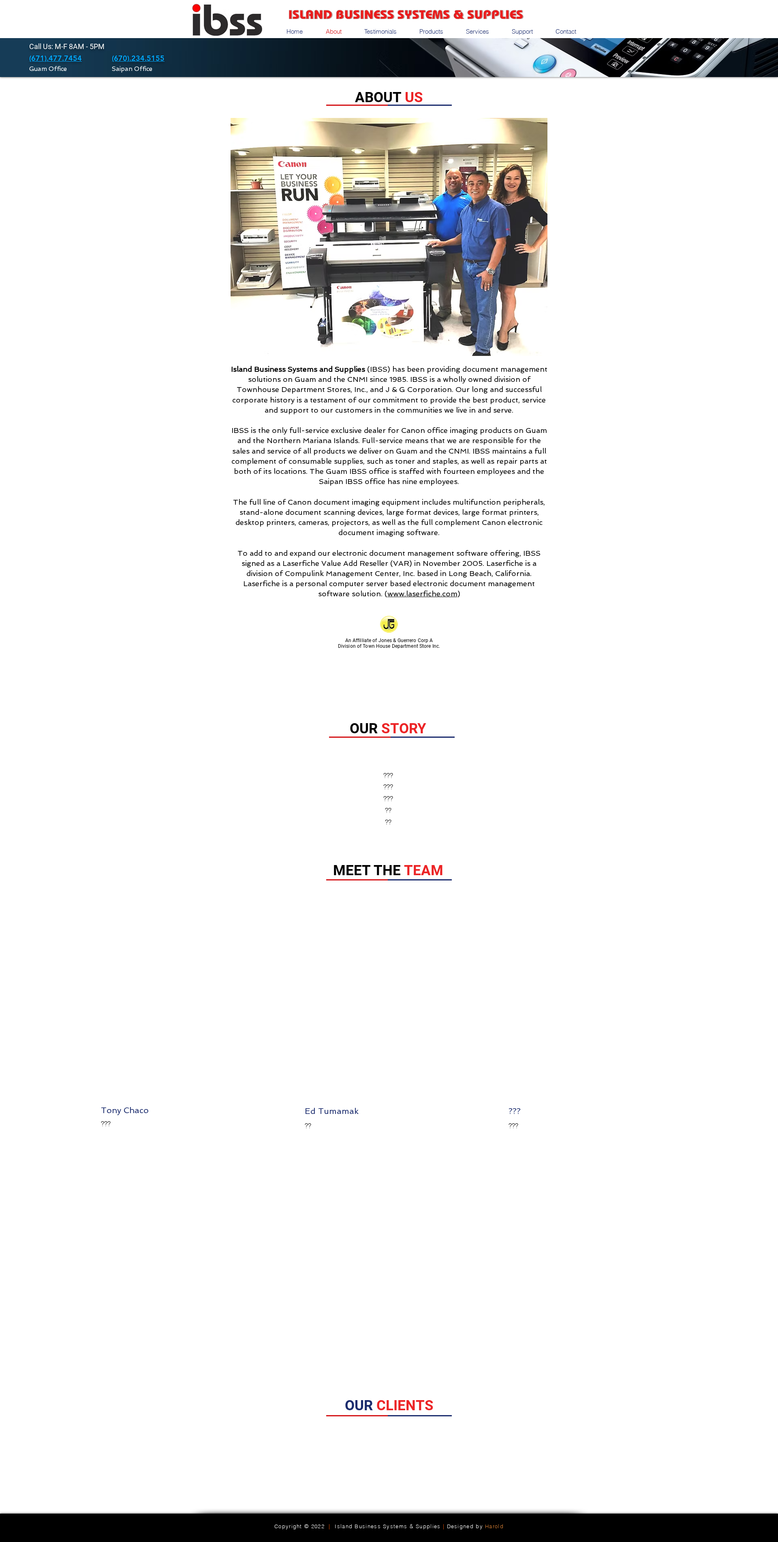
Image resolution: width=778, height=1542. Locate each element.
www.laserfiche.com (422, 593)
